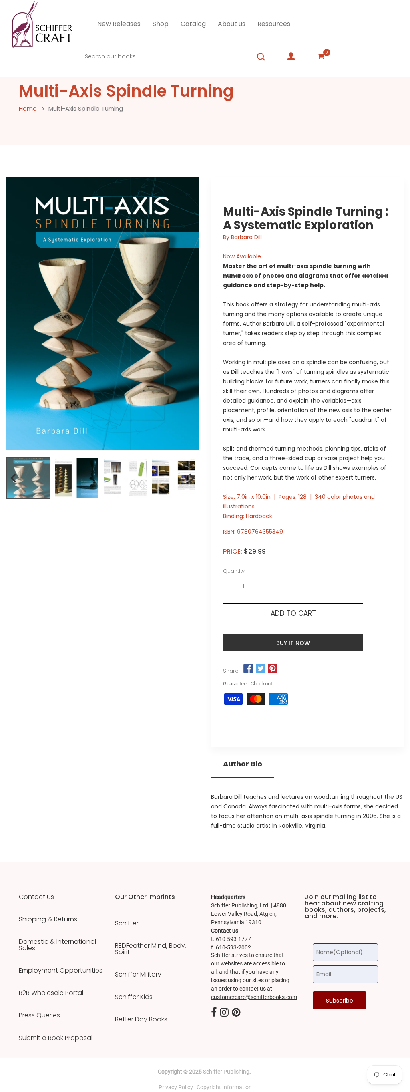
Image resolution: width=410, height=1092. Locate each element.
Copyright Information (224, 1087)
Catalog (193, 23)
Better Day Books (141, 1019)
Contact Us (36, 897)
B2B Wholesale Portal (51, 993)
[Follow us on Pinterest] (272, 669)
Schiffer (127, 923)
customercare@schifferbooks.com (254, 997)
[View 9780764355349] (28, 478)
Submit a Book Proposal (55, 1038)
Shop (161, 23)
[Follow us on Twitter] (260, 669)
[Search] (261, 57)
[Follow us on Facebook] (248, 669)
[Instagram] (224, 1013)
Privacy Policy (176, 1087)
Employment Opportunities (60, 970)
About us (231, 23)
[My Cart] (321, 56)
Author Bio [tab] (242, 764)
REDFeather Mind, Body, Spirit (150, 949)
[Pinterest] (236, 1013)
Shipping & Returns (48, 919)
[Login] (291, 56)
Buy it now (293, 643)
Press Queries (39, 1015)
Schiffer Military (138, 974)
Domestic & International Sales (57, 945)
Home (28, 108)
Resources (273, 23)
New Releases (119, 23)
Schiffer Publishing (226, 1071)
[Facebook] (214, 1013)
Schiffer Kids (134, 997)
